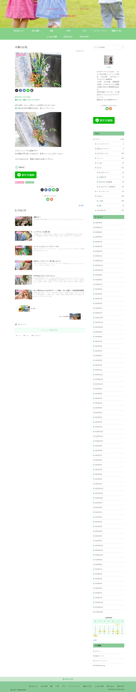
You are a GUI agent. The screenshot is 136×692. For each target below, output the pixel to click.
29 (117, 633)
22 (117, 631)
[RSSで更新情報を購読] (51, 199)
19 (104, 631)
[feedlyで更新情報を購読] (47, 199)
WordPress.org (100, 665)
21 (113, 631)
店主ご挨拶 (44, 686)
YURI (109, 67)
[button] (31, 90)
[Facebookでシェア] (20, 90)
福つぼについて (33, 686)
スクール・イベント (74, 686)
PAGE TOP (68, 679)
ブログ (64, 686)
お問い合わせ (110, 686)
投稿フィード (99, 656)
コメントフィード (101, 661)
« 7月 (95, 640)
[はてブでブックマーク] (24, 90)
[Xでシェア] (16, 90)
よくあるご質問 (99, 686)
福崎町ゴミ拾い (87, 686)
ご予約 (57, 686)
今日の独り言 (20, 182)
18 (99, 631)
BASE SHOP (120, 686)
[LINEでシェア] (28, 90)
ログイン (98, 651)
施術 (51, 686)
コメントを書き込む (49, 330)
